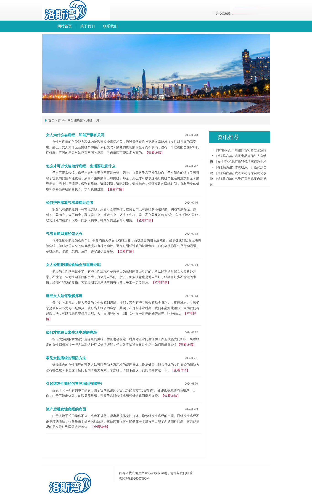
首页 (51, 120)
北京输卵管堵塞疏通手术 (249, 161)
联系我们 (110, 26)
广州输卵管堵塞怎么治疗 (249, 150)
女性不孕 (223, 150)
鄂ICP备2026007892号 (134, 478)
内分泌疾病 (75, 120)
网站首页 (64, 26)
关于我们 (87, 26)
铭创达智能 (225, 156)
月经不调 (92, 120)
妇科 (61, 120)
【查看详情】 (154, 152)
